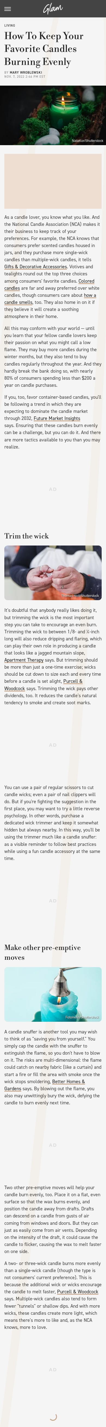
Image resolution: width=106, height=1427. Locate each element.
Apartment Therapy (23, 660)
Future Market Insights (57, 418)
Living (9, 25)
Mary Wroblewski (26, 72)
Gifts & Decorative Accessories (35, 266)
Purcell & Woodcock (77, 1291)
